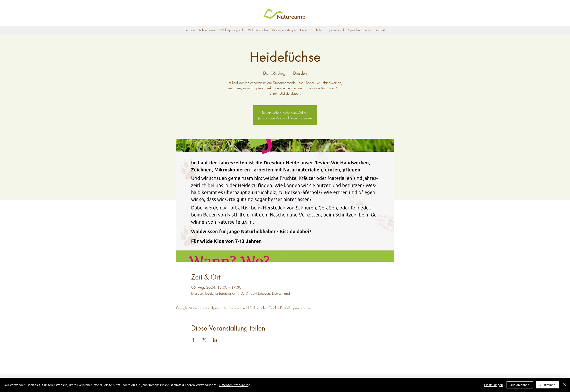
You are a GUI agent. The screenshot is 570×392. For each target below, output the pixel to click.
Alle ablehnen (519, 385)
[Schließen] (564, 384)
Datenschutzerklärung (234, 385)
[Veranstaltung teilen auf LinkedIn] (215, 340)
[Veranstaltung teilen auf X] (204, 340)
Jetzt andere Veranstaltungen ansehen (285, 118)
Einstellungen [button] (493, 385)
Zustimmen (548, 385)
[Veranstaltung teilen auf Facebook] (193, 340)
